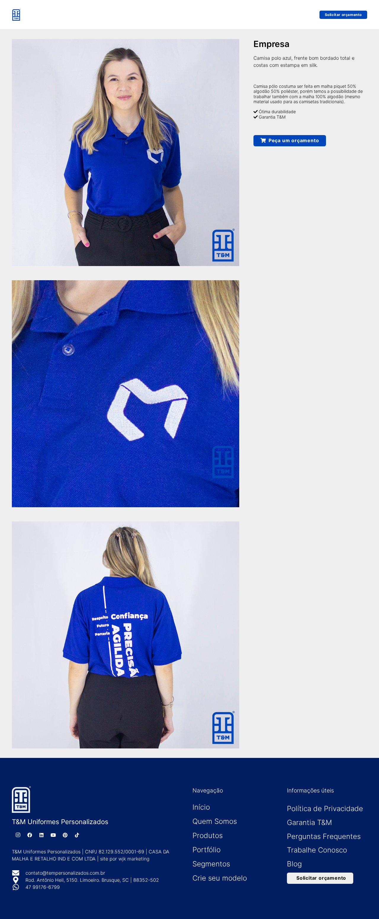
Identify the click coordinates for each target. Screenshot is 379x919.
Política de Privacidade (325, 808)
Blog (294, 864)
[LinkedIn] (41, 835)
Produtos (207, 835)
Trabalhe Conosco (317, 850)
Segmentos (211, 864)
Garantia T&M (309, 822)
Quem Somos (214, 821)
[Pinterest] (65, 835)
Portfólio (206, 849)
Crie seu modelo (219, 878)
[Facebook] (30, 835)
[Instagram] (18, 835)
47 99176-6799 (42, 887)
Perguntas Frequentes (324, 836)
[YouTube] (53, 835)
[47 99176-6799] (18, 887)
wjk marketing (134, 859)
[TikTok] (77, 835)
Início (201, 807)
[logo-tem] (16, 15)
